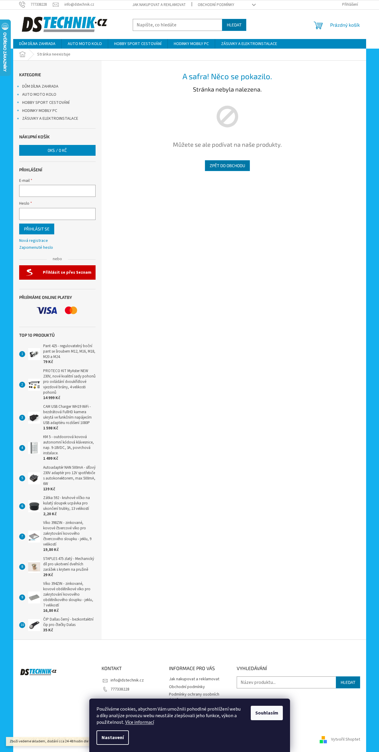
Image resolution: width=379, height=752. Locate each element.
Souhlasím (266, 713)
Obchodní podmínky (216, 5)
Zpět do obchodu (227, 165)
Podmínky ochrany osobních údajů (194, 697)
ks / (57, 150)
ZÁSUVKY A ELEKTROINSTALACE (50, 119)
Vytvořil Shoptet (345, 739)
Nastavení (113, 737)
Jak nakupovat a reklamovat (159, 5)
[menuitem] (37, 44)
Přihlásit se (36, 228)
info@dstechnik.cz (127, 680)
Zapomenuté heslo (36, 248)
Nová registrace (33, 241)
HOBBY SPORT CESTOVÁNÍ (46, 103)
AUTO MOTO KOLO (39, 95)
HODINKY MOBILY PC (39, 111)
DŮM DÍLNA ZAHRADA (40, 86)
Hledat (234, 24)
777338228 (120, 689)
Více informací (139, 722)
